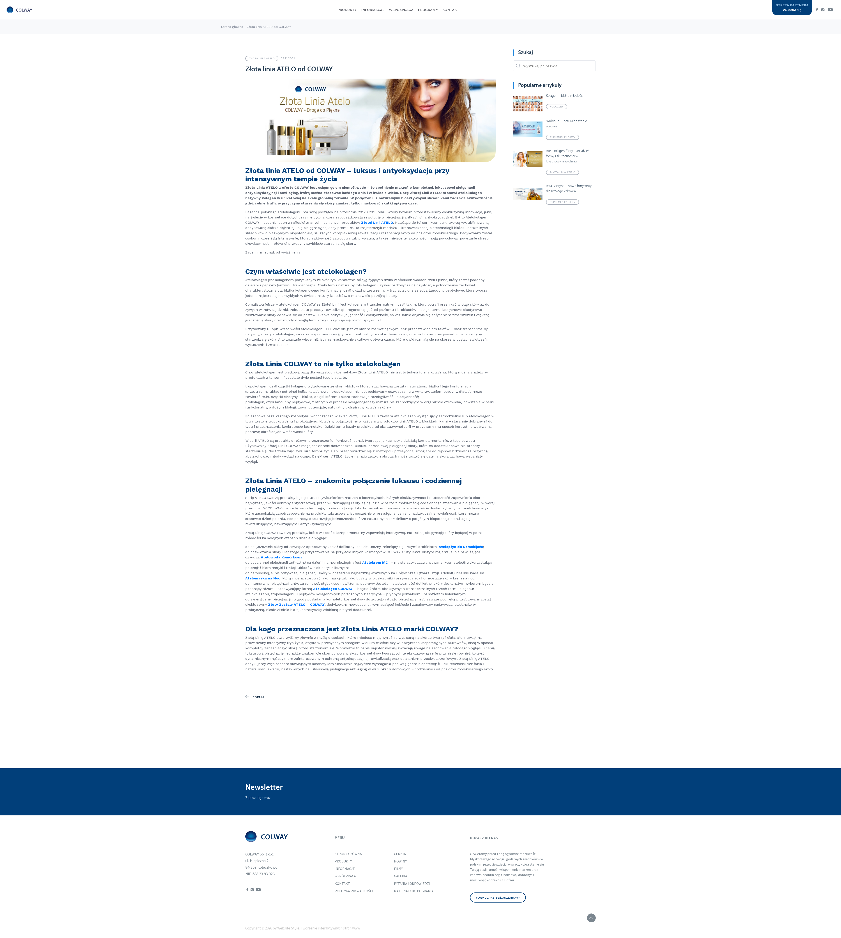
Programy (428, 10)
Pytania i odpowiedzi (412, 883)
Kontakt (450, 10)
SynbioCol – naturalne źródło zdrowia (566, 124)
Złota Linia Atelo (262, 58)
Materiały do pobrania (413, 891)
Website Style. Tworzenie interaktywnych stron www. (318, 928)
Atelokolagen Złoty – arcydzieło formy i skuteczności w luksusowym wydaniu (568, 156)
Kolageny (557, 106)
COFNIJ (257, 697)
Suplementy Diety (562, 137)
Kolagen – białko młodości (564, 96)
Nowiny (400, 861)
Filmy (398, 868)
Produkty (347, 10)
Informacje (373, 10)
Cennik (400, 854)
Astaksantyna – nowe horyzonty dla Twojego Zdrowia (569, 188)
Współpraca (401, 10)
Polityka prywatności (354, 891)
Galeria (400, 876)
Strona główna (232, 26)
